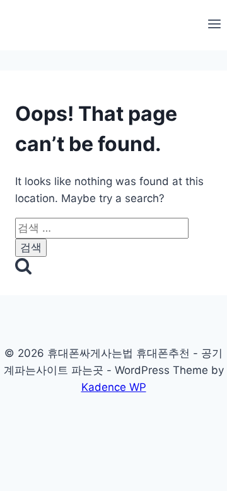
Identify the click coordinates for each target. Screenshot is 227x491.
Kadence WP (113, 387)
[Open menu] (214, 25)
